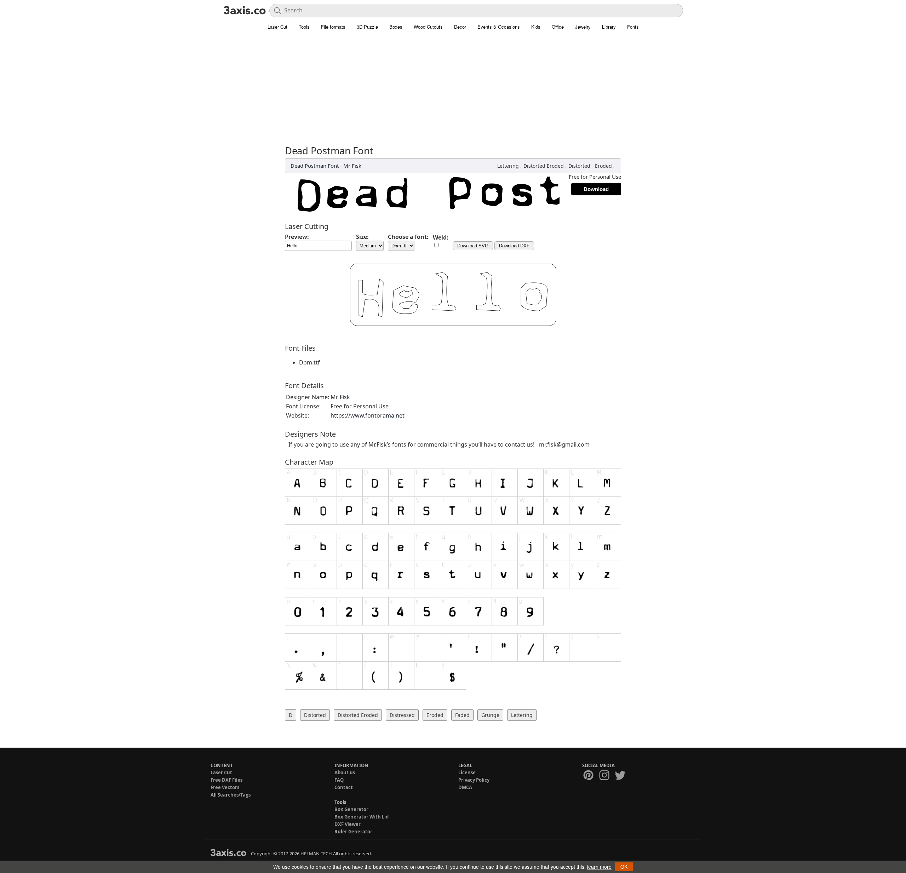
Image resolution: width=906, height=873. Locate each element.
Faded (462, 715)
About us (344, 772)
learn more (599, 866)
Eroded (603, 165)
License (467, 772)
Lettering (508, 165)
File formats (333, 26)
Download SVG (472, 245)
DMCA (465, 787)
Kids (535, 26)
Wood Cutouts (428, 26)
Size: (362, 237)
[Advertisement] (453, 92)
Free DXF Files (226, 780)
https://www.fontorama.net (368, 415)
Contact (343, 787)
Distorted (579, 165)
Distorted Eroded (543, 165)
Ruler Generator (353, 831)
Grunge (490, 715)
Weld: (440, 237)
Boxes (395, 26)
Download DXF (514, 245)
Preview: (297, 237)
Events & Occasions (498, 26)
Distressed (402, 715)
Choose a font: (408, 237)
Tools (304, 26)
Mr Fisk (352, 165)
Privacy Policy (473, 780)
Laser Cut (277, 26)
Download (596, 189)
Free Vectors (225, 787)
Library (609, 26)
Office (558, 26)
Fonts (633, 26)
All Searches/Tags (231, 795)
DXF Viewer (347, 824)
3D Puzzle (367, 26)
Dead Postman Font (315, 165)
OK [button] (623, 866)
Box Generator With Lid (361, 817)
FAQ (339, 780)
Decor (460, 26)
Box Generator (351, 809)
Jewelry (583, 26)
